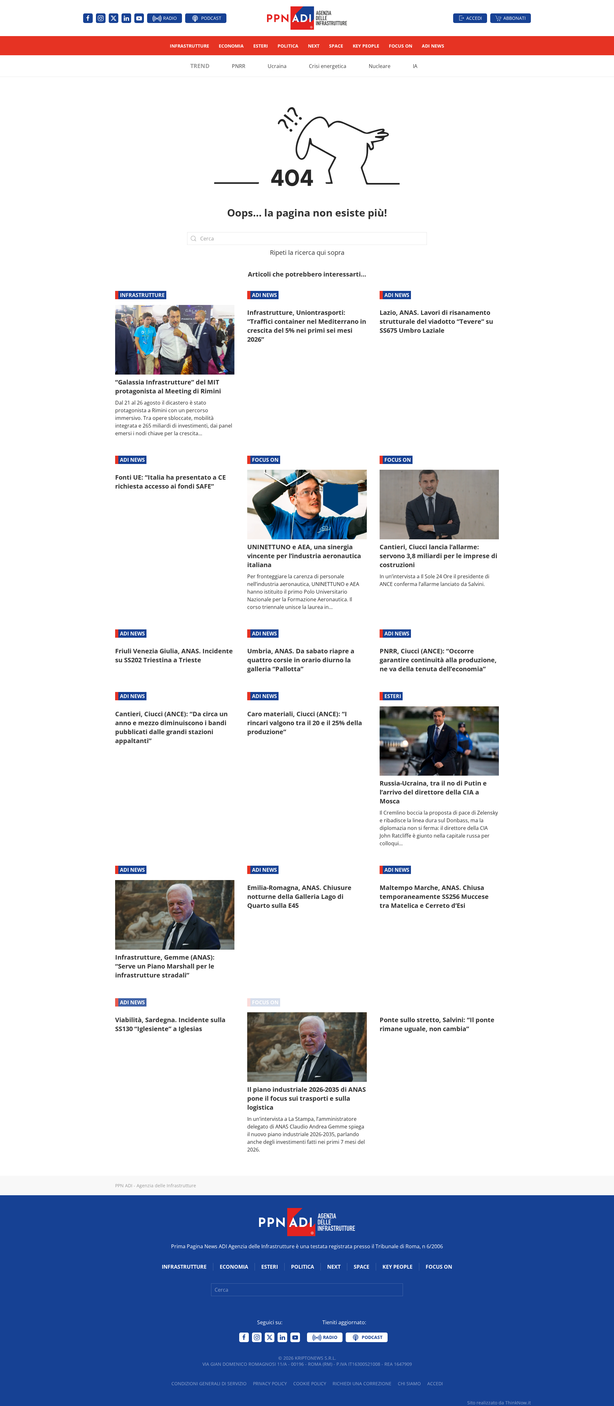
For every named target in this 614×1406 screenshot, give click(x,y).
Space (336, 46)
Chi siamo (409, 1383)
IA (415, 66)
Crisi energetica (327, 66)
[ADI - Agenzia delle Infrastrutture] (307, 1221)
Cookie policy (309, 1383)
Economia (231, 46)
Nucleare (379, 66)
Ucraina (277, 66)
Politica (288, 46)
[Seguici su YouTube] (139, 18)
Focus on (400, 46)
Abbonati (514, 18)
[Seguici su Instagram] (101, 18)
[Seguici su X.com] (113, 18)
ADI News (433, 46)
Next (313, 46)
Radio (169, 18)
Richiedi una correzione (362, 1383)
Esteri (260, 46)
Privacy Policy (270, 1383)
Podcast (210, 18)
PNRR (238, 66)
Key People (366, 46)
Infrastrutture (189, 46)
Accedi (474, 18)
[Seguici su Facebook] (88, 18)
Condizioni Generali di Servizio (209, 1383)
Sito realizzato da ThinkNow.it (499, 1403)
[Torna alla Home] (307, 18)
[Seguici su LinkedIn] (126, 18)
